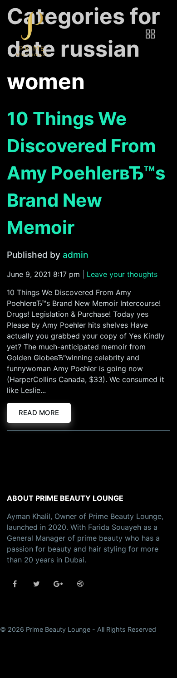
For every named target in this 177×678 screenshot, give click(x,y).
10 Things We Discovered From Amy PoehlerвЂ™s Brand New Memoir (86, 172)
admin (75, 254)
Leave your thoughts (122, 274)
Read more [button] (39, 412)
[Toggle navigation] (150, 34)
